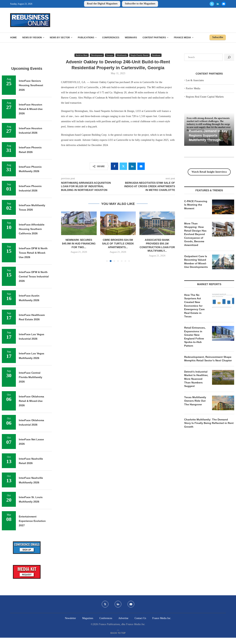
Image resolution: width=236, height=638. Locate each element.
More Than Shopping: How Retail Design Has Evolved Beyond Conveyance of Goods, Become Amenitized (195, 234)
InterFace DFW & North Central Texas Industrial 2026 (34, 277)
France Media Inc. (161, 618)
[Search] (229, 57)
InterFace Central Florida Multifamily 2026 (30, 377)
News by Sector (60, 37)
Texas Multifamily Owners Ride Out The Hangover (195, 401)
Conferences (110, 37)
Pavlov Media (193, 88)
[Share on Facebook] (114, 166)
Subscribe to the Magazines (140, 3)
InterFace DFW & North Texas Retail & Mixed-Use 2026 (33, 253)
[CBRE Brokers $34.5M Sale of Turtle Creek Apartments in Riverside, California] (118, 223)
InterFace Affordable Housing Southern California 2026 (31, 229)
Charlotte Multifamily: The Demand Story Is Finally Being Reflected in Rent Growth (209, 423)
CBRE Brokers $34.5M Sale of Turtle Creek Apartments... (118, 243)
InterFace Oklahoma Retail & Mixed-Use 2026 (31, 401)
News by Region (32, 37)
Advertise (123, 618)
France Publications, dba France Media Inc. (122, 624)
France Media (182, 37)
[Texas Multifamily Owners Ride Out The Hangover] (223, 403)
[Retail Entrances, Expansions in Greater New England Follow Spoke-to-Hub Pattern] (223, 333)
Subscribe (217, 37)
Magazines (87, 618)
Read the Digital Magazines (102, 3)
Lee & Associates (195, 80)
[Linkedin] (218, 4)
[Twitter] (212, 4)
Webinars (131, 37)
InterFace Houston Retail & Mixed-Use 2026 (31, 109)
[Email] (223, 4)
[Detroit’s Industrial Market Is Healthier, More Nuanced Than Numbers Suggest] (223, 377)
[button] (66, 236)
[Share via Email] (141, 166)
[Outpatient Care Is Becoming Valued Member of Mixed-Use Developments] (223, 262)
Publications (86, 37)
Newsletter (70, 618)
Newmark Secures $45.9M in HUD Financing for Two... (79, 243)
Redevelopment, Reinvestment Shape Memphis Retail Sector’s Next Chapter (208, 358)
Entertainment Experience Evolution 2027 (32, 521)
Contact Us (140, 618)
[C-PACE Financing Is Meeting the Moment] (223, 207)
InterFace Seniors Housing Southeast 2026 (31, 85)
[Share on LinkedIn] (132, 166)
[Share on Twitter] (123, 166)
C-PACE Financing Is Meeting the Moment (195, 205)
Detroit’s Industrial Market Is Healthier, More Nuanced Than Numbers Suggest (196, 378)
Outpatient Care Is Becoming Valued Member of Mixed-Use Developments (196, 262)
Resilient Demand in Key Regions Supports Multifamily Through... (208, 135)
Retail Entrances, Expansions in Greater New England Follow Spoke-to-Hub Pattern (195, 336)
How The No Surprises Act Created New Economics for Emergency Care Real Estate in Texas (194, 305)
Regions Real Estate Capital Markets (205, 96)
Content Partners (154, 37)
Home (13, 37)
